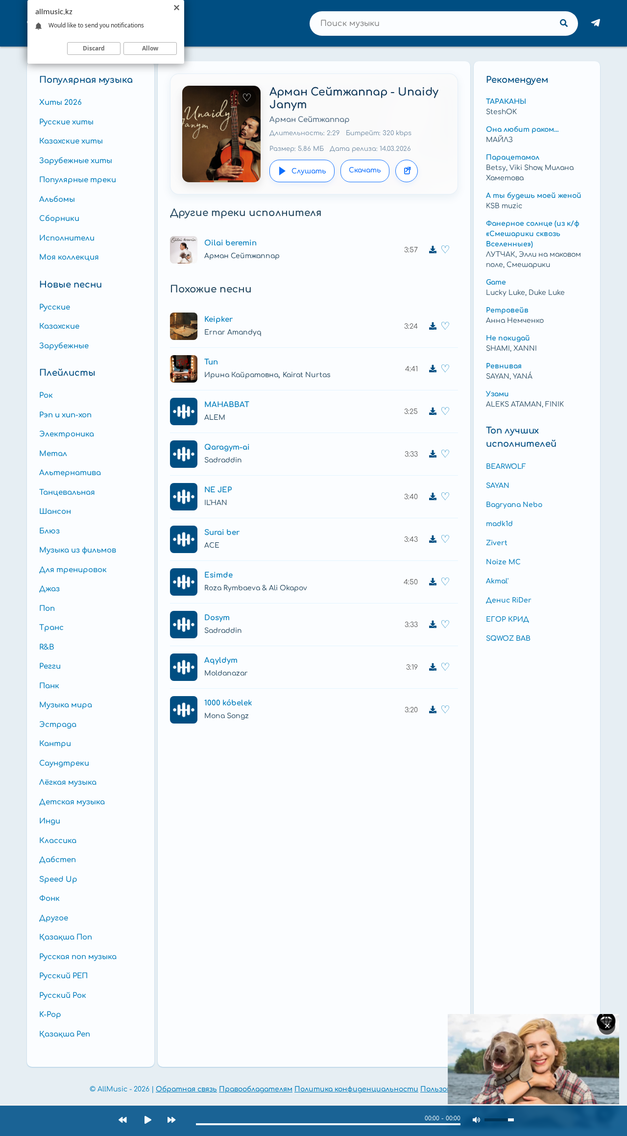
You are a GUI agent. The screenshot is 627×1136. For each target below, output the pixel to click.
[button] (183, 250)
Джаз (49, 589)
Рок (46, 395)
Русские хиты (66, 122)
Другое (53, 918)
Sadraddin (223, 460)
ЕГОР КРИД (507, 619)
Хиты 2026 (60, 102)
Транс (51, 628)
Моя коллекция (69, 257)
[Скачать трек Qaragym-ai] (432, 454)
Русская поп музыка (78, 957)
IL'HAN (215, 503)
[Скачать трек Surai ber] (432, 539)
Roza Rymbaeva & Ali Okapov (255, 588)
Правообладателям (255, 1089)
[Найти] (564, 23)
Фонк (49, 898)
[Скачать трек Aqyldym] (432, 667)
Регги (50, 666)
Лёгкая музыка (67, 782)
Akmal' (497, 581)
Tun (211, 362)
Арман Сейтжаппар (309, 120)
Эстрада (57, 725)
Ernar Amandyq (233, 332)
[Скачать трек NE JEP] (432, 496)
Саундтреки (64, 763)
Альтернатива (70, 473)
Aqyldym (221, 660)
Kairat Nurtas (307, 375)
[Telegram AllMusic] (595, 23)
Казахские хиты (71, 141)
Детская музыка (72, 802)
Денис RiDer (508, 600)
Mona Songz (226, 716)
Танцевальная (67, 492)
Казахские (59, 326)
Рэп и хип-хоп (65, 415)
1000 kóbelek (228, 703)
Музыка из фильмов (77, 550)
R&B (46, 647)
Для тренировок (73, 570)
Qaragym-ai (227, 447)
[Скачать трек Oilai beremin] (432, 249)
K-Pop (50, 1015)
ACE (211, 545)
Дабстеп (57, 860)
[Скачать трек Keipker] (432, 326)
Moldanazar (226, 673)
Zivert (496, 543)
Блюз (49, 531)
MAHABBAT (226, 405)
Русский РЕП (63, 976)
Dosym (217, 618)
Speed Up (58, 879)
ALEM (214, 417)
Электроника (66, 434)
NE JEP (218, 490)
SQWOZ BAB (508, 638)
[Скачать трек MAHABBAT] (432, 411)
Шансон (55, 512)
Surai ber (222, 533)
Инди (49, 821)
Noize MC (503, 562)
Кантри (55, 744)
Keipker (218, 319)
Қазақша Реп (64, 1034)
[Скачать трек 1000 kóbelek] (432, 709)
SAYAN (497, 485)
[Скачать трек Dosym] (432, 624)
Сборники (59, 219)
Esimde (218, 575)
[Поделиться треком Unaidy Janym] (406, 171)
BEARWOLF (506, 466)
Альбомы (57, 199)
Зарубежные (64, 346)
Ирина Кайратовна (241, 375)
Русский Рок (62, 995)
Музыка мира (65, 705)
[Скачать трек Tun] (432, 369)
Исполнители (67, 238)
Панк (49, 686)
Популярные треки (77, 180)
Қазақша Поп (65, 937)
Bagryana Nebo (514, 504)
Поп (47, 608)
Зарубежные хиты (75, 161)
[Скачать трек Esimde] (432, 582)
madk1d (499, 524)
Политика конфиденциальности (356, 1089)
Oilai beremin (230, 243)
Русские (54, 307)
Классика (57, 841)
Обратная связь (186, 1089)
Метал (53, 454)
